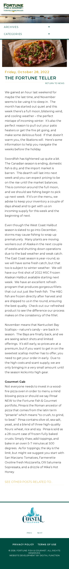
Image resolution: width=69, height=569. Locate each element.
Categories (13, 34)
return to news (54, 83)
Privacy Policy (23, 544)
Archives (11, 27)
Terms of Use (47, 544)
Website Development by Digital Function (34, 555)
